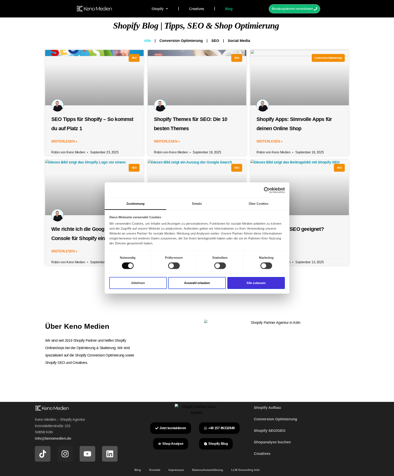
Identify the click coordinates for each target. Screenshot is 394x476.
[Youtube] (87, 454)
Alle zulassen (256, 283)
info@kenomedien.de (53, 438)
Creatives (196, 9)
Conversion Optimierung (181, 41)
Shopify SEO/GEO (269, 431)
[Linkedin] (110, 454)
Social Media (239, 41)
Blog (228, 9)
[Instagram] (65, 454)
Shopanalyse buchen (272, 442)
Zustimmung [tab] (135, 203)
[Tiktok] (42, 454)
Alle (147, 41)
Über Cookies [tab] (258, 203)
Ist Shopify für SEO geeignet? (290, 229)
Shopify (157, 9)
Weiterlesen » (64, 141)
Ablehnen (138, 283)
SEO (215, 41)
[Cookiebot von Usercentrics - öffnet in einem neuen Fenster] (267, 190)
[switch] (174, 265)
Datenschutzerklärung (207, 469)
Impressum (176, 469)
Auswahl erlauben (197, 283)
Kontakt (154, 469)
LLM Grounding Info (245, 469)
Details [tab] (197, 203)
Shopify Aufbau (267, 408)
